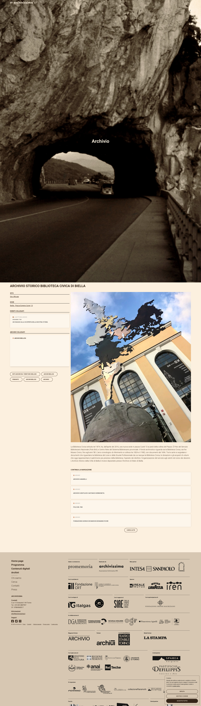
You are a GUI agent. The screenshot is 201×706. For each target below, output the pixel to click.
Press (14, 589)
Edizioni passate (37, 624)
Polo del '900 (78, 507)
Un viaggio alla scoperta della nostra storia (30, 322)
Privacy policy (46, 624)
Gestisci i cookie (182, 696)
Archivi (15, 572)
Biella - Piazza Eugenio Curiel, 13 (21, 306)
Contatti (15, 585)
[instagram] (20, 621)
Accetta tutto (182, 701)
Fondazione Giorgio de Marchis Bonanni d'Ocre (90, 521)
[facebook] (12, 621)
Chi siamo (16, 578)
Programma (17, 564)
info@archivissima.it (18, 614)
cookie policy (176, 686)
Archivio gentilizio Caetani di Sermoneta (88, 493)
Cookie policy (54, 624)
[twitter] (16, 621)
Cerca (14, 581)
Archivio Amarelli (80, 479)
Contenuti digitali (20, 568)
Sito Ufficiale (14, 297)
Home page (17, 561)
